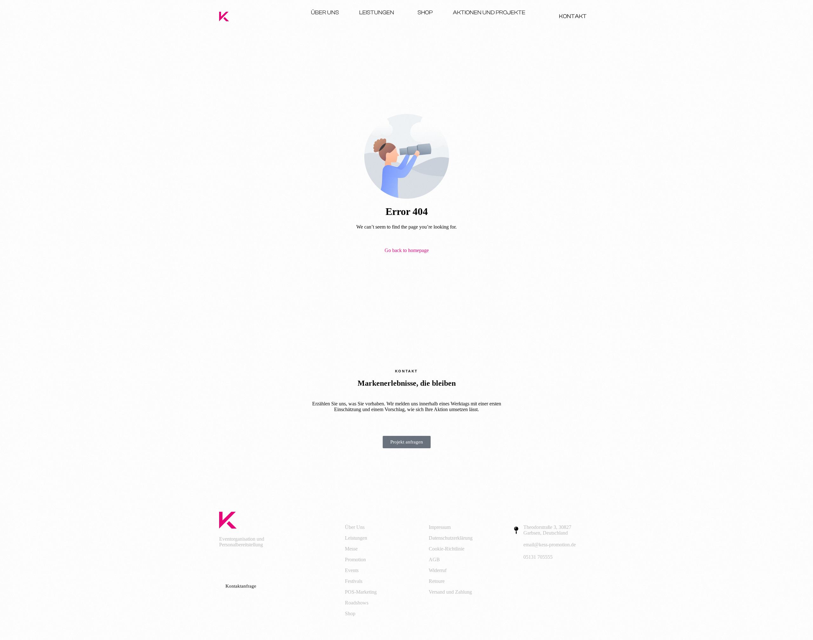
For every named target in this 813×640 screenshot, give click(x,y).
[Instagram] (252, 563)
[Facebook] (227, 563)
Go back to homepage (407, 250)
